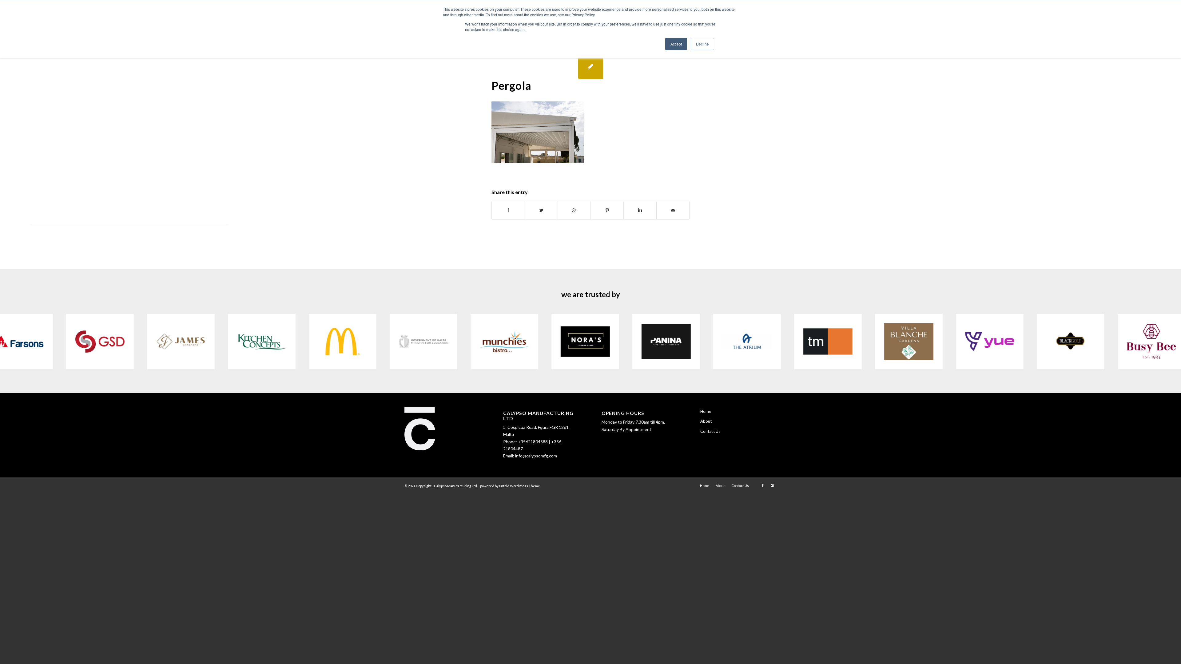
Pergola (511, 85)
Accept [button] (676, 43)
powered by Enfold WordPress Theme (510, 486)
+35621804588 (533, 441)
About (706, 421)
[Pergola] (590, 66)
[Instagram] (772, 485)
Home (705, 411)
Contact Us (710, 431)
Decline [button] (702, 43)
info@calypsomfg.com (536, 455)
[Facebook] (762, 485)
